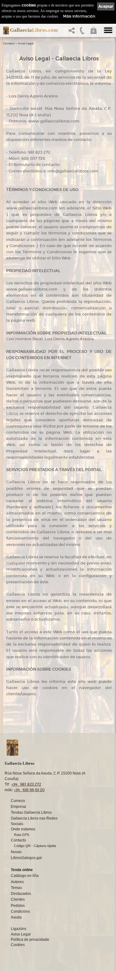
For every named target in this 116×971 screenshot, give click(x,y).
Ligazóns (18, 929)
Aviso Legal (26, 43)
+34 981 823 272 (26, 784)
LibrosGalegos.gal (26, 858)
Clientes (18, 899)
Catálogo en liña (25, 876)
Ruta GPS (21, 835)
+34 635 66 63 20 (29, 789)
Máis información (79, 16)
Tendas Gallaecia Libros (31, 812)
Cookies (18, 945)
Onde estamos (23, 829)
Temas (16, 888)
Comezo (9, 43)
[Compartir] (73, 32)
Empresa (18, 806)
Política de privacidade (30, 939)
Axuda (16, 917)
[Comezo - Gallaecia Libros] (4, 30)
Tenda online (22, 870)
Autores (17, 882)
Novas (16, 852)
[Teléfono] (82, 32)
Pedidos (18, 905)
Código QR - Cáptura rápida (35, 846)
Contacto (18, 840)
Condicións (20, 911)
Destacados (21, 893)
